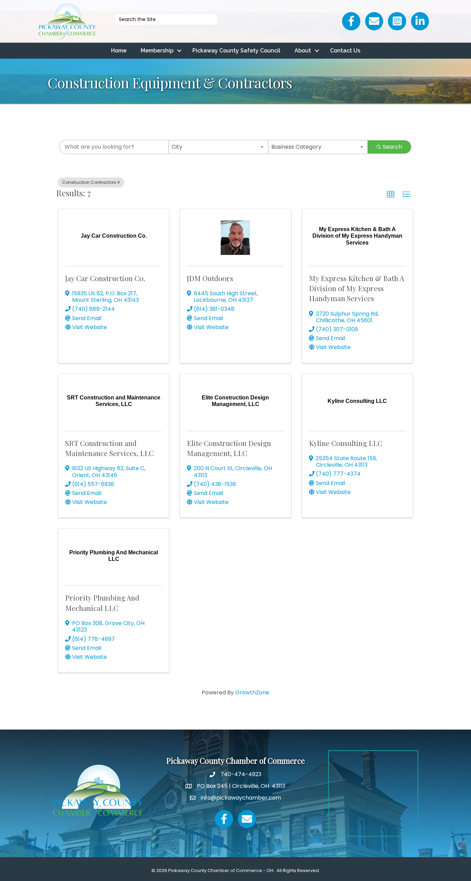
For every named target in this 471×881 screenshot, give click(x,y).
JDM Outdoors (210, 278)
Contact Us (345, 50)
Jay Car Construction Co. (105, 278)
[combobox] (218, 147)
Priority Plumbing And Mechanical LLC (102, 602)
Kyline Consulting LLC (345, 443)
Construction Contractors (89, 182)
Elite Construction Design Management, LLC (229, 448)
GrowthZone (252, 692)
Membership (157, 50)
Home (119, 50)
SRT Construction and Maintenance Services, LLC (109, 448)
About (302, 50)
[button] (391, 194)
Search (392, 147)
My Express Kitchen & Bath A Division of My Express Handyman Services (356, 288)
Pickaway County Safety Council (236, 50)
